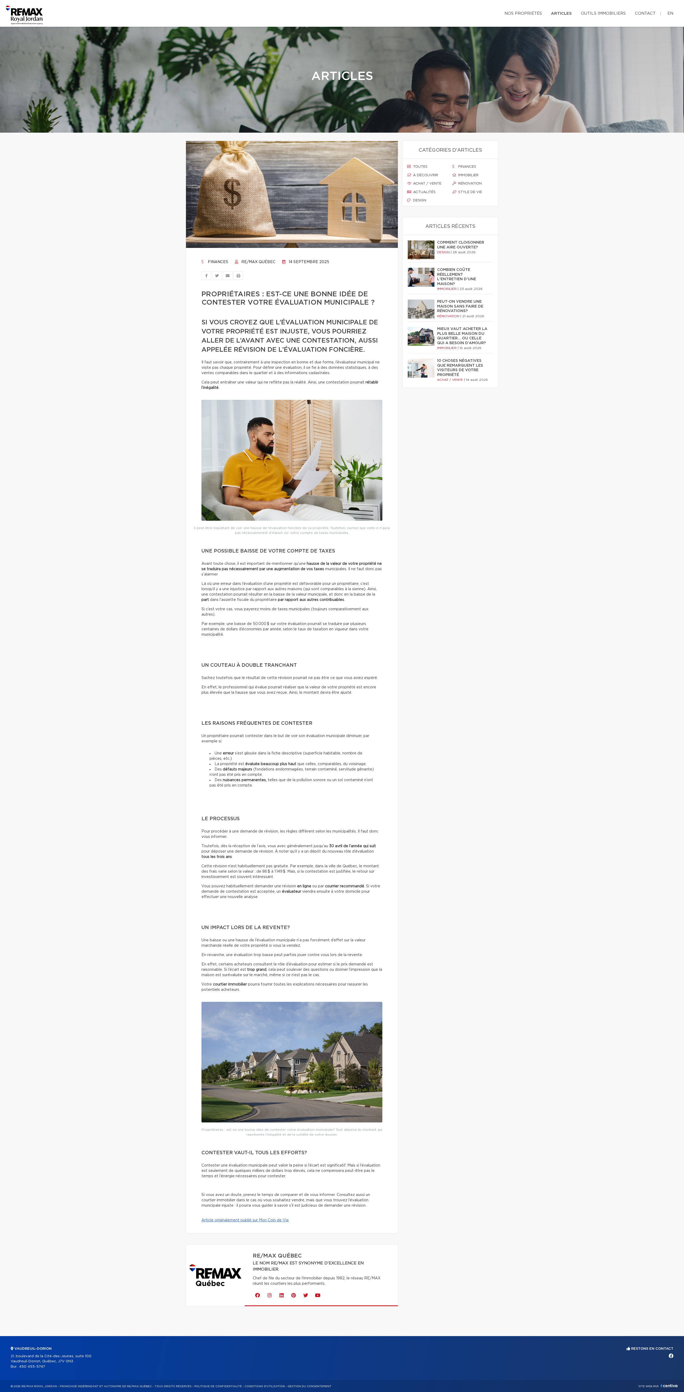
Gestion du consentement (309, 1386)
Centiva (669, 1385)
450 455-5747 (32, 1366)
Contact (645, 13)
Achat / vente (426, 183)
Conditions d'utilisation (264, 1386)
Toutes (420, 166)
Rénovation (469, 183)
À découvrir (425, 175)
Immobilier (468, 175)
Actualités (424, 192)
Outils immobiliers (603, 13)
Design (419, 200)
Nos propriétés (523, 13)
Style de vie (469, 192)
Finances (217, 262)
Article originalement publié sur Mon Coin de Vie (245, 1220)
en (670, 13)
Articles (561, 13)
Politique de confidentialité (218, 1386)
